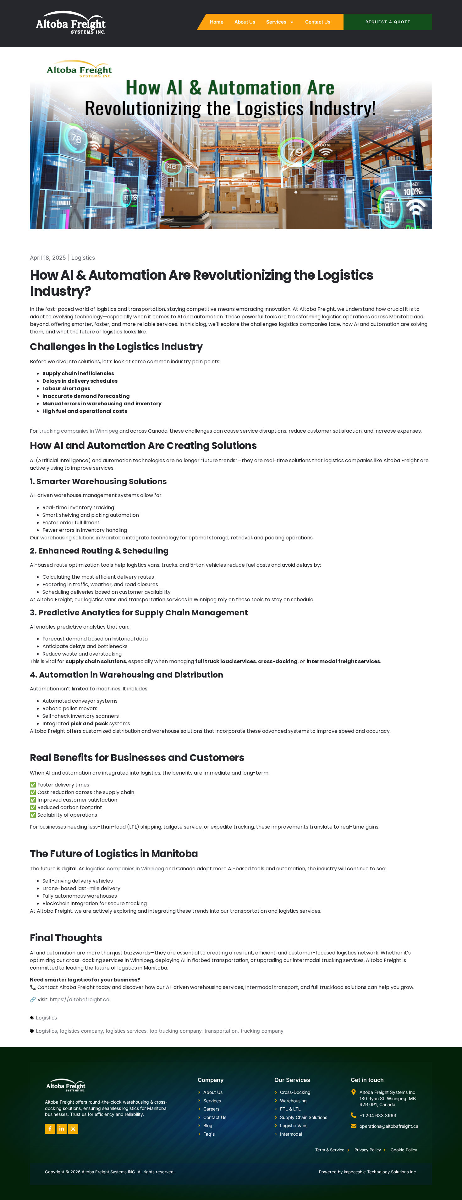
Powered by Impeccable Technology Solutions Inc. (368, 1171)
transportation (221, 1031)
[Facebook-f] (50, 1129)
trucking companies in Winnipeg (78, 431)
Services (276, 22)
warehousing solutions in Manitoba (82, 537)
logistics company (81, 1031)
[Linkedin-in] (62, 1129)
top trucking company (175, 1031)
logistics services (126, 1031)
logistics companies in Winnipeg (125, 868)
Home (216, 22)
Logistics (83, 257)
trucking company (262, 1031)
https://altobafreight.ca (79, 999)
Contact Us (317, 22)
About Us (244, 22)
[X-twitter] (73, 1129)
